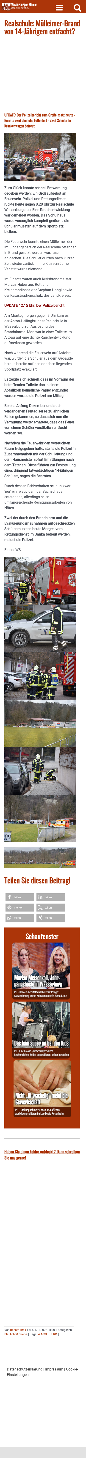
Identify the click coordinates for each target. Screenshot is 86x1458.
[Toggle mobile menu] (60, 7)
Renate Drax (18, 1330)
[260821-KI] (42, 1063)
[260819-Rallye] (41, 1004)
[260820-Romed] (41, 945)
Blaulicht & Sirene (15, 1334)
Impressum (54, 1369)
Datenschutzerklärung (24, 1369)
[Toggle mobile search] (77, 7)
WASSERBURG (47, 1334)
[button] (20, 897)
